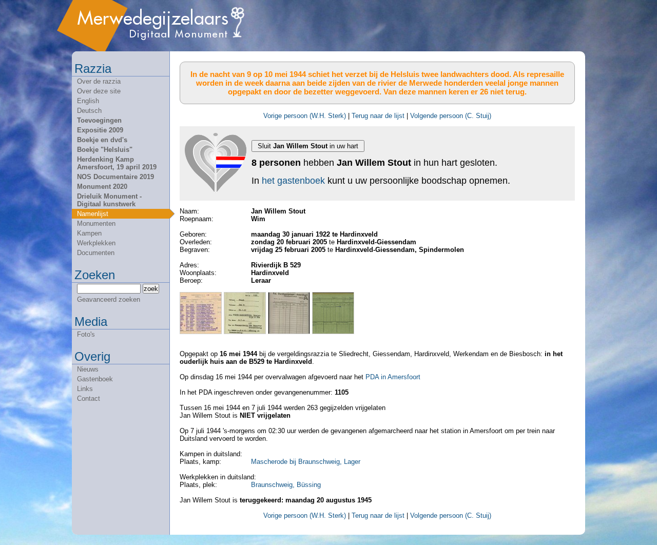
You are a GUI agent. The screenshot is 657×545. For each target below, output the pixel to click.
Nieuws (88, 369)
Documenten (95, 253)
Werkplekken (96, 243)
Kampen (89, 233)
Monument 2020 (102, 186)
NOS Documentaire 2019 (115, 177)
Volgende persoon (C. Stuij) (450, 116)
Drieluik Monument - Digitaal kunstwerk (109, 200)
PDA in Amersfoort (392, 377)
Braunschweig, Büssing (286, 485)
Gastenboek (95, 379)
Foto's (86, 334)
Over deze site (99, 91)
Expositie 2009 (100, 130)
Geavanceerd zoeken (108, 299)
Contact (88, 398)
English (88, 101)
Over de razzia (99, 81)
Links (85, 389)
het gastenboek (293, 181)
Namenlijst (92, 214)
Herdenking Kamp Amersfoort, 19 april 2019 (117, 163)
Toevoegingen (99, 120)
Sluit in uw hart (308, 146)
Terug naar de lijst (378, 116)
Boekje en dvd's (102, 140)
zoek (151, 289)
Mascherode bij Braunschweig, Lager (305, 461)
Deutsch (89, 110)
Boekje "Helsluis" (104, 149)
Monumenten (96, 223)
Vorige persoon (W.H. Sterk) (304, 116)
